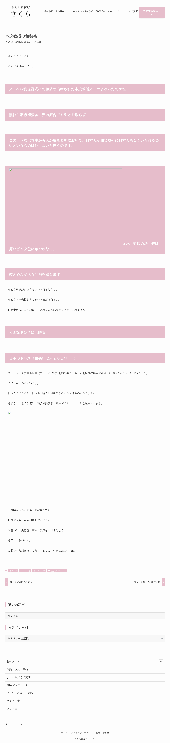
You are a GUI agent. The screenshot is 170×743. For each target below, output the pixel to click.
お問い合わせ (102, 732)
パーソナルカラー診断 (20, 693)
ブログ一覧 (25, 570)
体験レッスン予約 (17, 669)
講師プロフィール (17, 685)
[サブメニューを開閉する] (161, 661)
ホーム (64, 732)
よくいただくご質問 (19, 677)
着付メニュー (15, 661)
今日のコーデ (39, 570)
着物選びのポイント (57, 570)
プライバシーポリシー (82, 732)
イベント (13, 570)
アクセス (12, 709)
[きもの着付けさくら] (20, 11)
